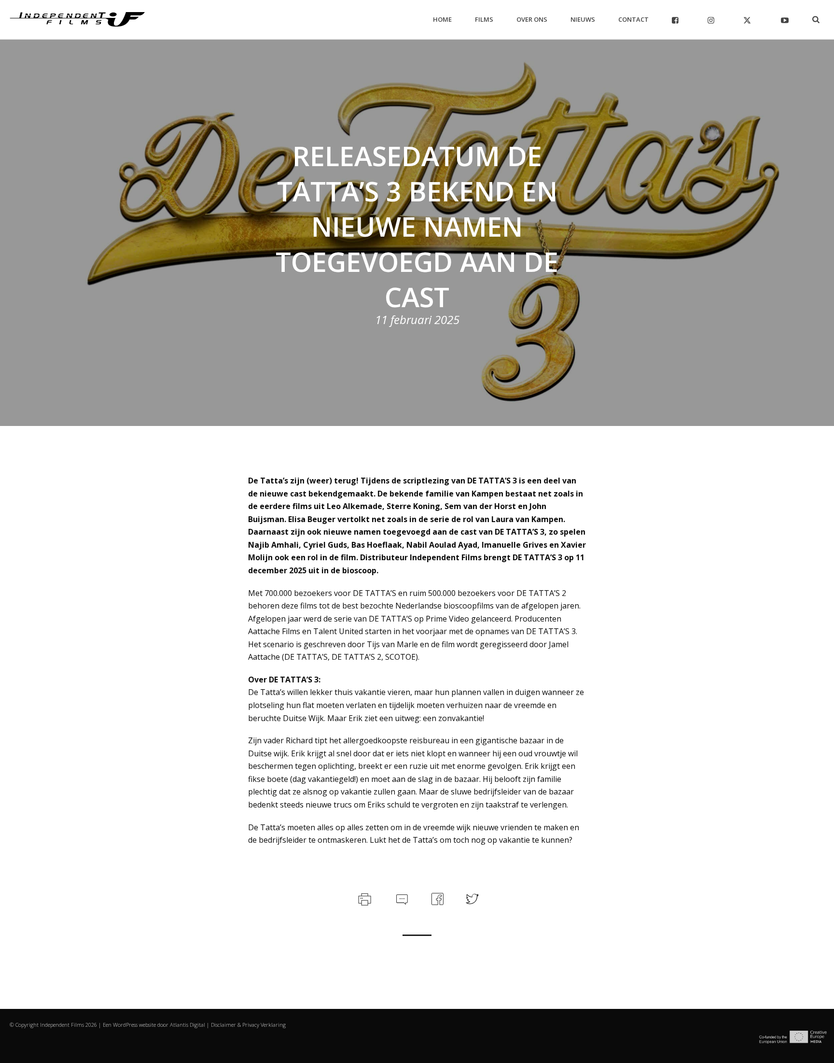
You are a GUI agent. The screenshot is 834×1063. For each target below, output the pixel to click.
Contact (633, 19)
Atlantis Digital (187, 1024)
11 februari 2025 (417, 319)
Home (442, 19)
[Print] (364, 897)
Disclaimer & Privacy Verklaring (248, 1024)
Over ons (531, 19)
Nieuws (582, 19)
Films (484, 19)
